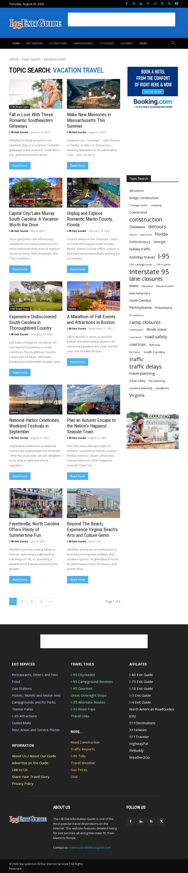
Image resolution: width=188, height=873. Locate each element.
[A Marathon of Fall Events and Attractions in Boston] (93, 296)
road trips (137, 344)
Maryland (147, 286)
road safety (156, 336)
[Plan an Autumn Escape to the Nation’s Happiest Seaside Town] (93, 399)
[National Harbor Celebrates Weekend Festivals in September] (35, 399)
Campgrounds (138, 205)
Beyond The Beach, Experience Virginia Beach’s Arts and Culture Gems (92, 529)
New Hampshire (139, 293)
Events (72, 308)
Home (13, 59)
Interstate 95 (149, 271)
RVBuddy (154, 344)
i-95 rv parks (163, 264)
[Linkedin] (140, 3)
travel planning (142, 373)
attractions (136, 191)
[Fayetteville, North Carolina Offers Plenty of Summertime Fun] (35, 503)
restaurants (136, 329)
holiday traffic (139, 249)
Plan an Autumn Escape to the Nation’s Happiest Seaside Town (91, 425)
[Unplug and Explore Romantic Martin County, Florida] (93, 193)
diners (133, 234)
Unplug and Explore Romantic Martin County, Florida (90, 219)
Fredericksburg (139, 242)
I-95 (164, 256)
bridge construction (143, 198)
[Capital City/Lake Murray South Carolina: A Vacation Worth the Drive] (35, 193)
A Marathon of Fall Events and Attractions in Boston (91, 319)
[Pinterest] (148, 3)
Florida (161, 234)
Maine (133, 286)
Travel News (75, 106)
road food (135, 337)
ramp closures (145, 322)
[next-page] (51, 601)
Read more (20, 165)
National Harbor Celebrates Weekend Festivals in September (34, 425)
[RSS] (162, 3)
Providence (136, 315)
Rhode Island (156, 329)
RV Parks (134, 352)
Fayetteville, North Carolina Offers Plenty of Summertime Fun (34, 529)
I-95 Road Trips (20, 106)
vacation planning (140, 388)
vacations (162, 388)
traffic (136, 359)
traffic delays (145, 366)
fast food (146, 234)
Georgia (159, 241)
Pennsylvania (140, 307)
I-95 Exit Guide (18, 132)
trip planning (157, 381)
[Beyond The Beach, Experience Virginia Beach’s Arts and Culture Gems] (93, 503)
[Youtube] (176, 3)
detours (157, 226)
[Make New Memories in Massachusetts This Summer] (93, 94)
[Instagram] (133, 3)
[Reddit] (155, 3)
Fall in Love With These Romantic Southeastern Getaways (31, 120)
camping (156, 205)
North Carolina (140, 300)
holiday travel (142, 257)
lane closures (146, 278)
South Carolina (154, 352)
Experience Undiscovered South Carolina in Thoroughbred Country (32, 322)
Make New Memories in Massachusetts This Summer (89, 120)
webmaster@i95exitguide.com (90, 847)
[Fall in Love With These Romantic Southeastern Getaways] (35, 94)
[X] (169, 3)
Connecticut (138, 212)
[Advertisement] (121, 19)
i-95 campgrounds (140, 264)
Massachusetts (165, 286)
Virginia (136, 395)
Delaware (137, 227)
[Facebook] (126, 3)
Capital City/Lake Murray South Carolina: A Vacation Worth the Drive (33, 219)
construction (145, 219)
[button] (173, 43)
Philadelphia (163, 308)
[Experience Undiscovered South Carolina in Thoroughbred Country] (35, 296)
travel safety (137, 381)
